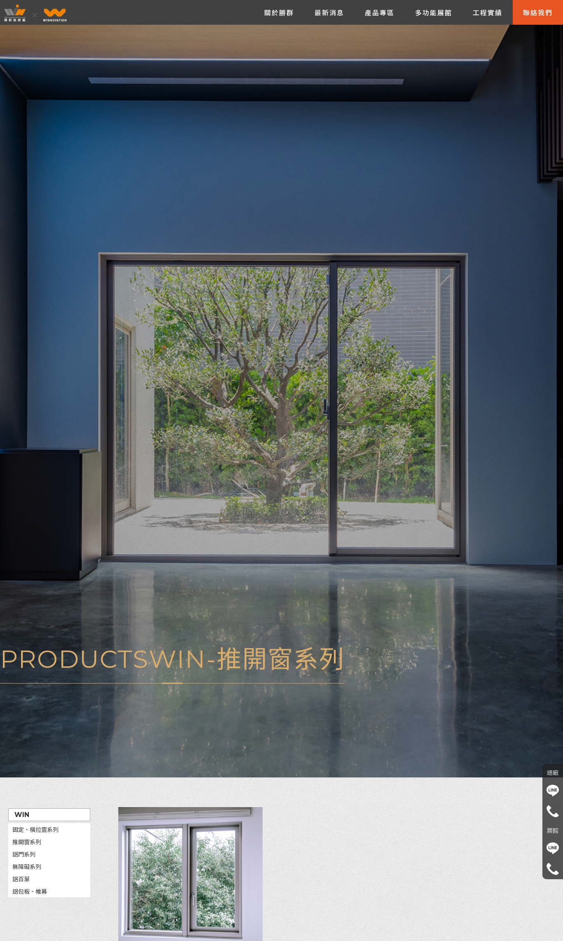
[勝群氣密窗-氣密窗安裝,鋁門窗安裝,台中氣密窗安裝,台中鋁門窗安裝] (38, 13)
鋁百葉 (21, 879)
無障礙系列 (26, 867)
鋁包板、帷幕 (29, 891)
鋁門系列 (23, 854)
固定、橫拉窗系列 (35, 829)
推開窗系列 (26, 842)
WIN (21, 815)
